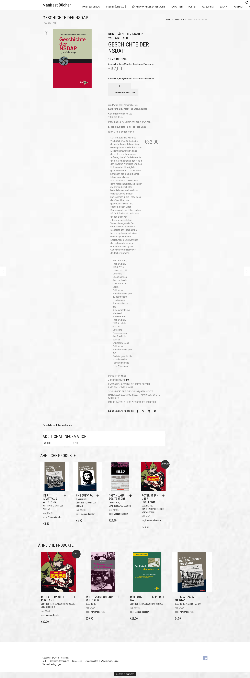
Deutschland (132, 391)
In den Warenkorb (125, 92)
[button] (65, 495)
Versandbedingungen (52, 664)
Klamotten (177, 6)
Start (168, 19)
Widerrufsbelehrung (109, 661)
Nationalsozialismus (119, 394)
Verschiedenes (149, 512)
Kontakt (238, 6)
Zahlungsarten (91, 661)
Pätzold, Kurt (123, 402)
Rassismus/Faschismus (143, 64)
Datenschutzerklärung (59, 661)
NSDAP (135, 394)
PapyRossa (145, 394)
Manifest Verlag (91, 6)
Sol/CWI (224, 6)
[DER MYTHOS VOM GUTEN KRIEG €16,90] (247, 271)
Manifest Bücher (57, 5)
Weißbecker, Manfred (144, 402)
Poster (192, 6)
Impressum (77, 661)
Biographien (81, 499)
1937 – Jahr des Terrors (117, 497)
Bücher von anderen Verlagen (148, 6)
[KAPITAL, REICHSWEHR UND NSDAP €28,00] (3, 271)
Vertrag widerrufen (125, 674)
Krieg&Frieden (125, 64)
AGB (44, 661)
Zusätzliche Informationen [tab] (57, 425)
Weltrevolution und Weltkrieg (99, 598)
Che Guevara (84, 495)
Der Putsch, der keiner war (145, 598)
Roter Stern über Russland (53, 598)
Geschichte (179, 19)
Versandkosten (131, 105)
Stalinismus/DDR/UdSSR (120, 506)
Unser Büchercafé (116, 6)
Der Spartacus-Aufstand (50, 499)
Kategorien (208, 6)
